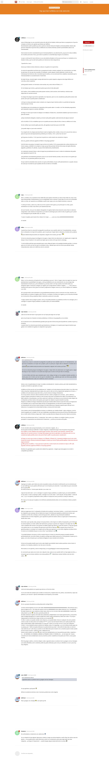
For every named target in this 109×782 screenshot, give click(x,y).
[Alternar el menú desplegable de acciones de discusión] (93, 42)
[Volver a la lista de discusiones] (2, 2)
